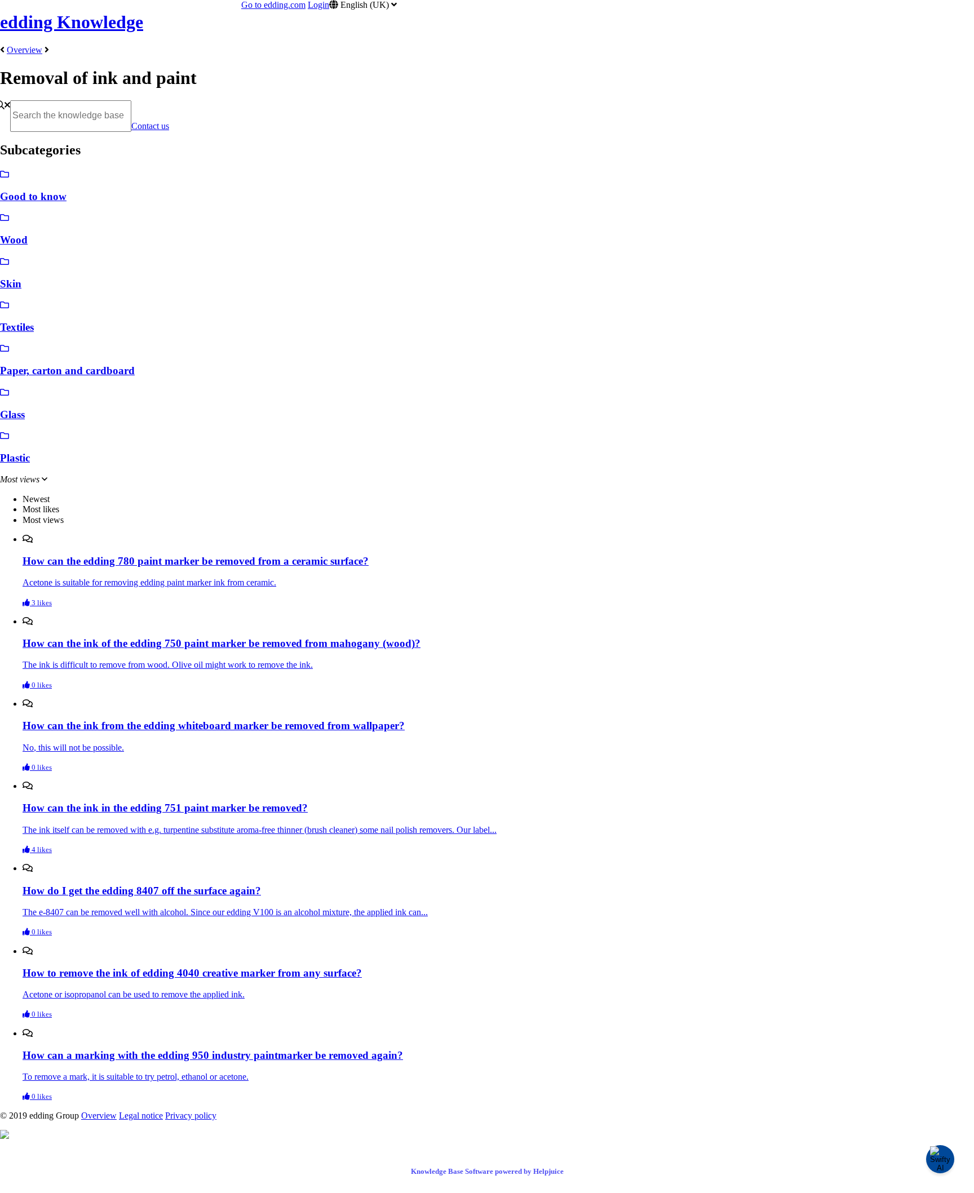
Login (318, 5)
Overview (24, 50)
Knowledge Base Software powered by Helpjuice (487, 1171)
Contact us (150, 126)
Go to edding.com (273, 5)
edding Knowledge (71, 22)
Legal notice (141, 1115)
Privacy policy (190, 1115)
